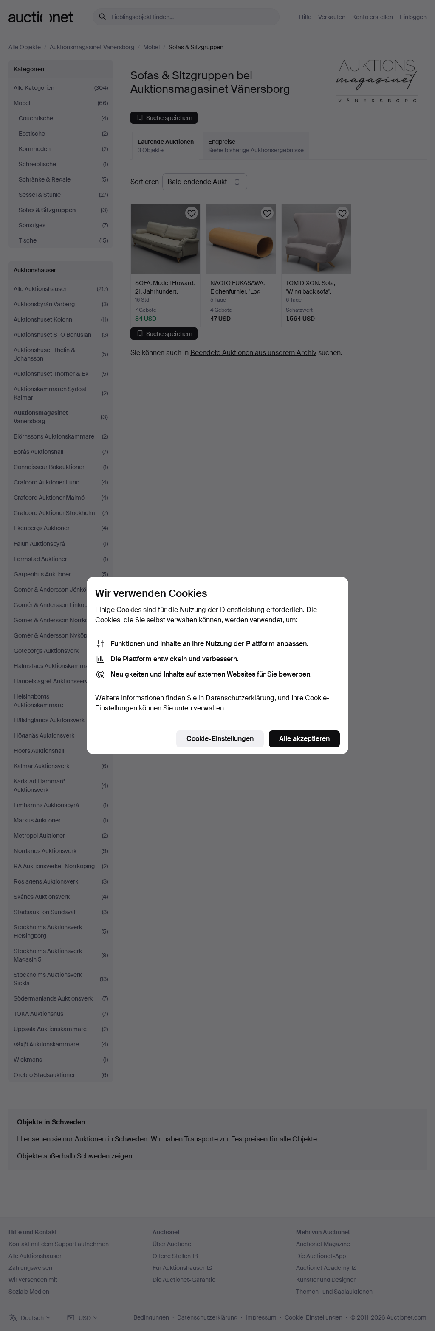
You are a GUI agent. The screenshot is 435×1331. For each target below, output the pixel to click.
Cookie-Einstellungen (220, 738)
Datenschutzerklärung (240, 697)
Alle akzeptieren (304, 738)
